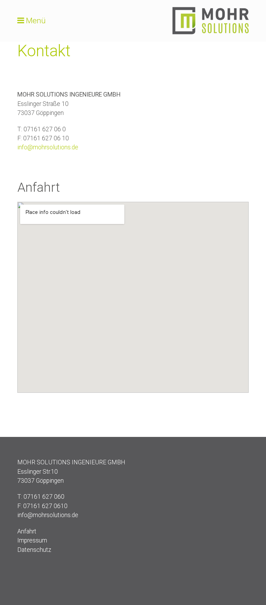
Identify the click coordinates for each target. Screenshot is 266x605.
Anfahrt (26, 531)
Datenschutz (34, 549)
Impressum (32, 540)
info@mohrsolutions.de (47, 147)
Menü (36, 20)
